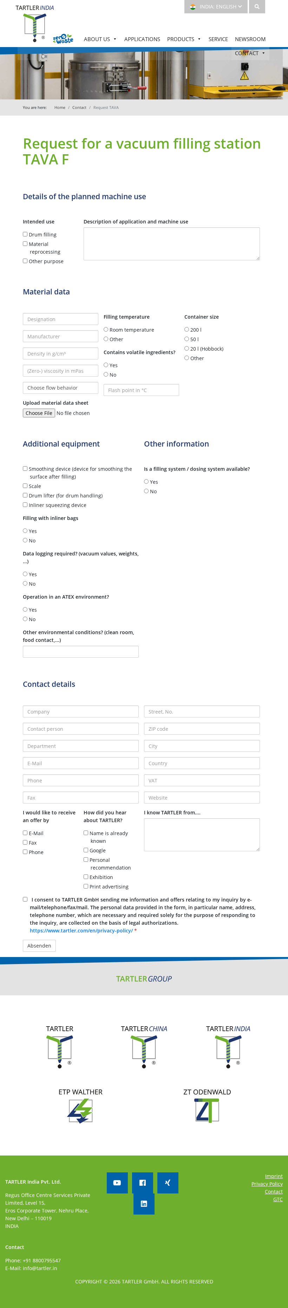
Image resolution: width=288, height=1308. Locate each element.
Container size (201, 316)
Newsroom (250, 39)
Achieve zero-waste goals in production (62, 39)
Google (97, 850)
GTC (278, 1199)
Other (115, 339)
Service (218, 39)
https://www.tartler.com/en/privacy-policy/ (82, 930)
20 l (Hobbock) (206, 348)
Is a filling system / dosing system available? (197, 469)
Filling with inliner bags (50, 518)
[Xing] (167, 1182)
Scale (34, 486)
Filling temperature (127, 316)
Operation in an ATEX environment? (66, 596)
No (112, 374)
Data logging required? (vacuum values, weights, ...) (81, 557)
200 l (195, 329)
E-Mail (35, 833)
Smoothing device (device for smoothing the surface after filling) (79, 473)
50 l (194, 339)
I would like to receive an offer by (49, 816)
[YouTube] (117, 1182)
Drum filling (42, 234)
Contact (246, 53)
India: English (217, 6)
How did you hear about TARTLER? (105, 816)
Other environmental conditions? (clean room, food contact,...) (78, 636)
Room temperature (131, 329)
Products (180, 39)
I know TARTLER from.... (172, 812)
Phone (35, 852)
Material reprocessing (43, 248)
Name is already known (108, 837)
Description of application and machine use (136, 221)
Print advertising (108, 886)
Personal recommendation (109, 864)
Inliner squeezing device (56, 505)
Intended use (38, 221)
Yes (113, 365)
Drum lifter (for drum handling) (65, 495)
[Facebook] (142, 1182)
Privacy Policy (267, 1183)
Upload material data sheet (56, 402)
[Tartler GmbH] (34, 27)
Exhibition (100, 877)
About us (97, 39)
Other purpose (45, 261)
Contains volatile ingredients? (139, 352)
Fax (32, 842)
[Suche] (257, 6)
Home (59, 107)
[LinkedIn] (144, 1204)
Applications (142, 39)
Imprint (274, 1176)
